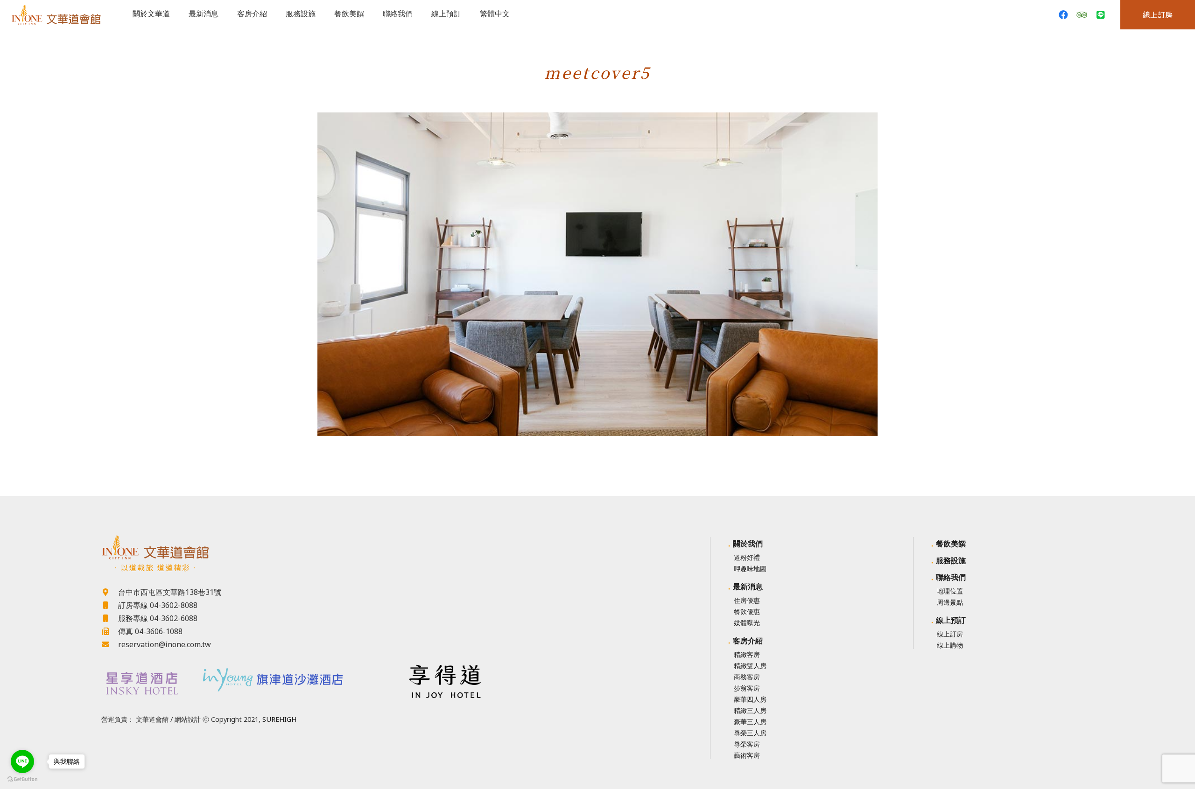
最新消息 (748, 586)
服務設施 (951, 560)
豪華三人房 (750, 721)
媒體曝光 (747, 622)
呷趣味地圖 (750, 568)
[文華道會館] (293, 547)
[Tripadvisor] (1082, 15)
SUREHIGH (279, 719)
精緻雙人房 (750, 665)
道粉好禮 (747, 557)
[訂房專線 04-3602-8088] (109, 605)
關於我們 (748, 543)
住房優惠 (747, 600)
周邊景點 (950, 602)
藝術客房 (747, 755)
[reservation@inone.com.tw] (109, 644)
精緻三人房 (750, 710)
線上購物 (950, 645)
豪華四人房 (750, 699)
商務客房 (747, 676)
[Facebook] (1063, 15)
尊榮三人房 (750, 732)
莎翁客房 (747, 688)
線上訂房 (950, 633)
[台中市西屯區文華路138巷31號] (109, 592)
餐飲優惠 (747, 611)
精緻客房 (747, 654)
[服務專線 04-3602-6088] (109, 618)
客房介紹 (748, 640)
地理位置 (950, 591)
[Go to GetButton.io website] (22, 779)
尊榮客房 (747, 744)
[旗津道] (293, 676)
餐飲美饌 (951, 543)
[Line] (1100, 15)
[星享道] (140, 683)
